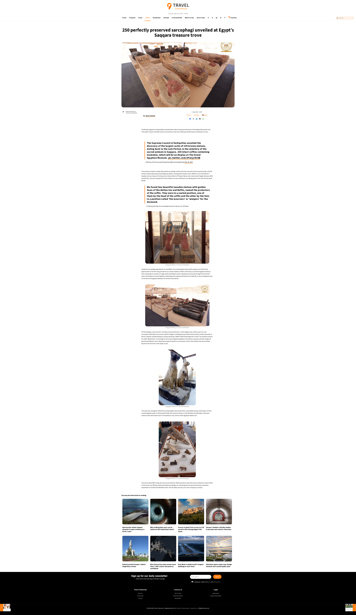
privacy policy (217, 316)
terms (209, 316)
